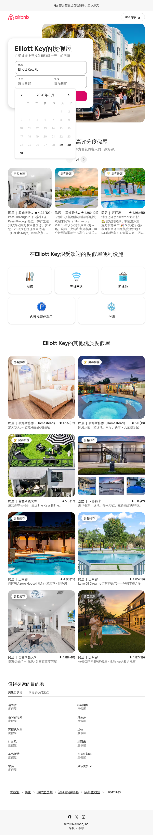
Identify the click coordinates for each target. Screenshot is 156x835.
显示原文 (93, 5)
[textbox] (33, 83)
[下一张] (83, 159)
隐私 (72, 828)
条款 (81, 828)
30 (69, 145)
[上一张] (69, 159)
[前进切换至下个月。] (68, 95)
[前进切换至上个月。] (22, 95)
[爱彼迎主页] (18, 17)
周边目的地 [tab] (15, 692)
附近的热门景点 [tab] (39, 692)
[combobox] (50, 69)
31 (21, 153)
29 (61, 145)
